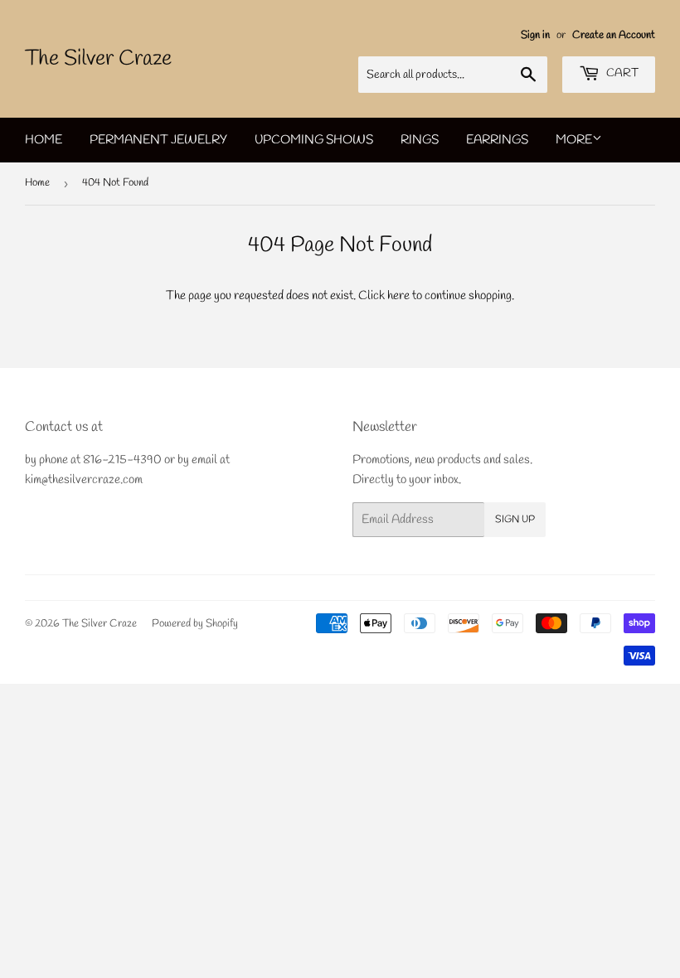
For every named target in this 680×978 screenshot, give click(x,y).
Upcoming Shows (314, 140)
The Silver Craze (98, 59)
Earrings (497, 140)
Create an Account (613, 35)
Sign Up (515, 519)
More (574, 140)
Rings (420, 140)
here (398, 296)
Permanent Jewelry (158, 140)
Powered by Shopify (195, 624)
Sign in (535, 35)
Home (43, 140)
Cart (621, 73)
